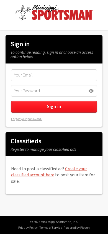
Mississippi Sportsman (54, 13)
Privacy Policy (28, 227)
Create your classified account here (49, 172)
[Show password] (91, 91)
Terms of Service (50, 227)
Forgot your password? (26, 119)
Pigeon (85, 227)
